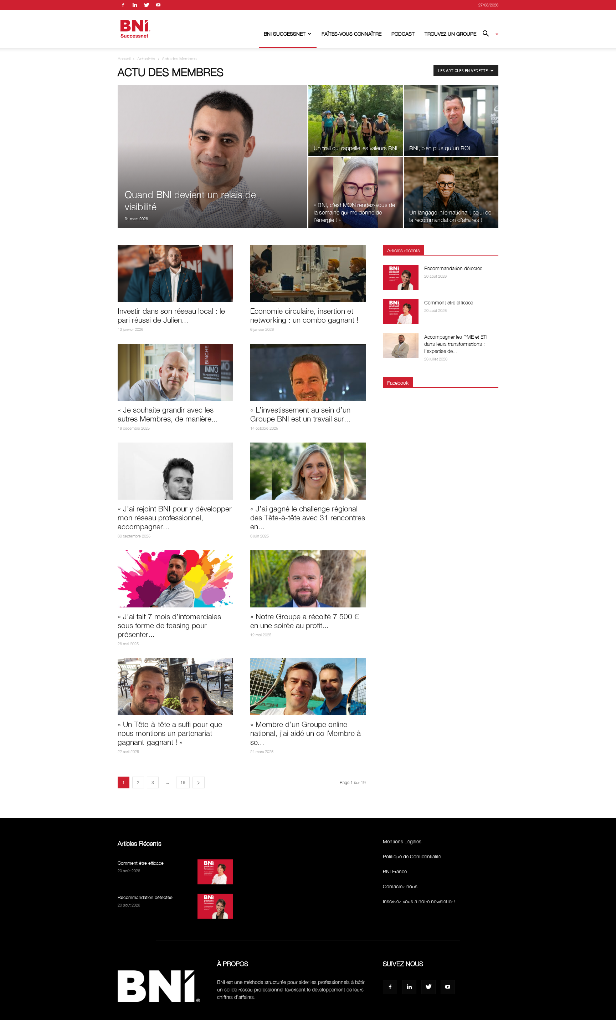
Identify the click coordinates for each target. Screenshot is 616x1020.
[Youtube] (158, 5)
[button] (487, 34)
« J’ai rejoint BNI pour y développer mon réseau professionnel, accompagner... (175, 517)
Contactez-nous (400, 886)
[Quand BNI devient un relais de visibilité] (212, 167)
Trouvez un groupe (450, 34)
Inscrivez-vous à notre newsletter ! (419, 901)
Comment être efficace (448, 302)
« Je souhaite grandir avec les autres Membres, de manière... (168, 414)
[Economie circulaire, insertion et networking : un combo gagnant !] (308, 273)
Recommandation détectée (453, 268)
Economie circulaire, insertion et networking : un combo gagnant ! (304, 315)
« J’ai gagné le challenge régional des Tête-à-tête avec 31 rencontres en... (307, 517)
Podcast (403, 34)
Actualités (146, 58)
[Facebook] (123, 5)
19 (182, 782)
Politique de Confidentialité (412, 856)
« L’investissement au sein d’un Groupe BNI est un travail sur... (300, 414)
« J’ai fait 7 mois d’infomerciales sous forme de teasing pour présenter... (169, 625)
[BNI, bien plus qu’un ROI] (451, 120)
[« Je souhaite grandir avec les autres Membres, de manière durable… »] (175, 372)
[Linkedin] (134, 5)
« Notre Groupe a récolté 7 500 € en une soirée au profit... (304, 621)
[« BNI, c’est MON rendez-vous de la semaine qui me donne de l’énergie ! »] (355, 192)
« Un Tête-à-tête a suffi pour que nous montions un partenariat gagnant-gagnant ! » (170, 733)
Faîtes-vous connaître (351, 34)
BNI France (395, 871)
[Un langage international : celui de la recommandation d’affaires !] (451, 192)
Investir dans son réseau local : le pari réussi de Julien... (171, 315)
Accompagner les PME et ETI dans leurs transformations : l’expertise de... (455, 344)
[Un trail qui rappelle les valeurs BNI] (355, 120)
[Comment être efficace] (401, 311)
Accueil (124, 58)
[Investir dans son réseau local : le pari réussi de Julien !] (175, 273)
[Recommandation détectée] (401, 277)
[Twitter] (146, 5)
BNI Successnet (285, 34)
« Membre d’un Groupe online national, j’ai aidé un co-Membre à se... (305, 733)
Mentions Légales (402, 841)
